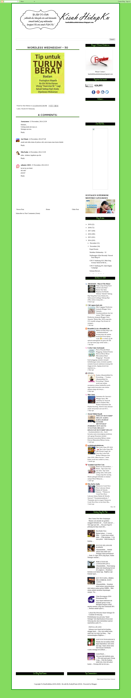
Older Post (75, 209)
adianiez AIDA (26, 165)
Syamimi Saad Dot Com (96, 465)
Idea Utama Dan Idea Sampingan (99, 518)
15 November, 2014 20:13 (40, 165)
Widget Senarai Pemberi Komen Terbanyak (106, 679)
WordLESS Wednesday (28, 109)
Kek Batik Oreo (101, 531)
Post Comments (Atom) (32, 213)
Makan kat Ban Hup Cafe (104, 330)
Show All (113, 507)
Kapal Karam (94, 249)
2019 (90, 224)
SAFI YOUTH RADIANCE (105, 639)
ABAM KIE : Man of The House (99, 284)
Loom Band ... (100, 654)
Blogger (94, 684)
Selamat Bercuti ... (95, 271)
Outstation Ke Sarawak (103, 396)
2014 (90, 240)
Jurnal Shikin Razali (95, 414)
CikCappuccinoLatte (95, 305)
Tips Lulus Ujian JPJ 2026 (104, 447)
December (93, 243)
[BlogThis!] (52, 106)
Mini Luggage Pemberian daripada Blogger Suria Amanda (104, 309)
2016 (90, 234)
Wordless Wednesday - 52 (98, 252)
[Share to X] (54, 106)
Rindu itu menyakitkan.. (104, 466)
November (93, 246)
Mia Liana (91, 394)
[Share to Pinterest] (57, 106)
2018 (90, 227)
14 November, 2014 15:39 (37, 152)
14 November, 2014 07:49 (37, 139)
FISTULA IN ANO (95, 627)
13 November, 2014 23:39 (38, 121)
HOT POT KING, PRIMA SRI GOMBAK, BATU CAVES (105, 580)
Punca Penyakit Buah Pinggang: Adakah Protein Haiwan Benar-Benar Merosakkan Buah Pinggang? (104, 354)
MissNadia (24, 152)
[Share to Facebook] (55, 106)
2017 (90, 231)
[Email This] (50, 106)
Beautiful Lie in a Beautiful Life (99, 328)
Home (48, 209)
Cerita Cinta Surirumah (96, 348)
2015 (90, 237)
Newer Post (20, 209)
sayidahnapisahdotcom (95, 445)
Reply (23, 132)
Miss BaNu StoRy (94, 484)
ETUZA (90, 373)
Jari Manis (24, 139)
